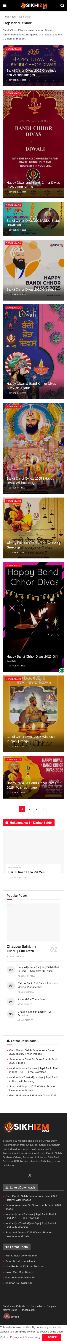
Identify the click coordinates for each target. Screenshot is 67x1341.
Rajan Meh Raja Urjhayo (19, 1271)
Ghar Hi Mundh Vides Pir (20, 1277)
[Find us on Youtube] (23, 1175)
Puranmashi (28, 1310)
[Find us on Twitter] (29, 1175)
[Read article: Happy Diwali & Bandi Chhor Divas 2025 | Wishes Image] (33, 777)
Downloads (13, 49)
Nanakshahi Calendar (14, 1306)
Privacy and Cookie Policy (25, 1337)
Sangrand (52, 1306)
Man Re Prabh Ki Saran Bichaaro (24, 1266)
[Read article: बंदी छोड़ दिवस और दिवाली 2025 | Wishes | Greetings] (33, 528)
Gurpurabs (36, 1306)
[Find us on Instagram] (16, 1175)
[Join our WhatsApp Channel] (61, 670)
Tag (14, 17)
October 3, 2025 (16, 488)
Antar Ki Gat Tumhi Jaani (32, 999)
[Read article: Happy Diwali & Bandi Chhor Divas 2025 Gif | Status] (33, 351)
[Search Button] (62, 5)
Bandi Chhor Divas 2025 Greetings (31, 289)
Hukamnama (14, 868)
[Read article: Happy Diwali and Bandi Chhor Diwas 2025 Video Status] (33, 144)
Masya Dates (10, 1310)
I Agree (51, 1337)
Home (6, 17)
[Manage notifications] (7, 1316)
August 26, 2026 (18, 878)
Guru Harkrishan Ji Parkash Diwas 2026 (32, 1095)
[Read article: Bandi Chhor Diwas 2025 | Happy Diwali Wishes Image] (33, 448)
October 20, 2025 (17, 80)
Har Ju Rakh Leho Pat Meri (26, 872)
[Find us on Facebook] (4, 1175)
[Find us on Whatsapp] (10, 1175)
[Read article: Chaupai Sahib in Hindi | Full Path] (33, 922)
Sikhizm (15, 1317)
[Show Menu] (4, 5)
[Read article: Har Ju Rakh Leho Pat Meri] (33, 851)
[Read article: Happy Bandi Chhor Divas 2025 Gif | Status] (33, 617)
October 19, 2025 (17, 295)
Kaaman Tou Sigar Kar (18, 1282)
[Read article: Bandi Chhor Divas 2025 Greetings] (33, 270)
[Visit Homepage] (33, 5)
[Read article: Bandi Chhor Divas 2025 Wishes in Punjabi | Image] (33, 713)
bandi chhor (25, 17)
